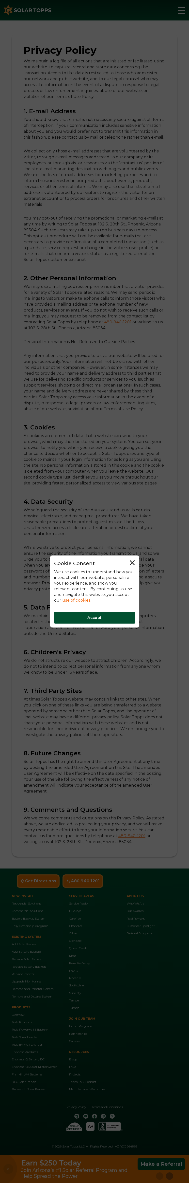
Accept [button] (94, 617)
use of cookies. (76, 600)
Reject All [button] (133, 563)
